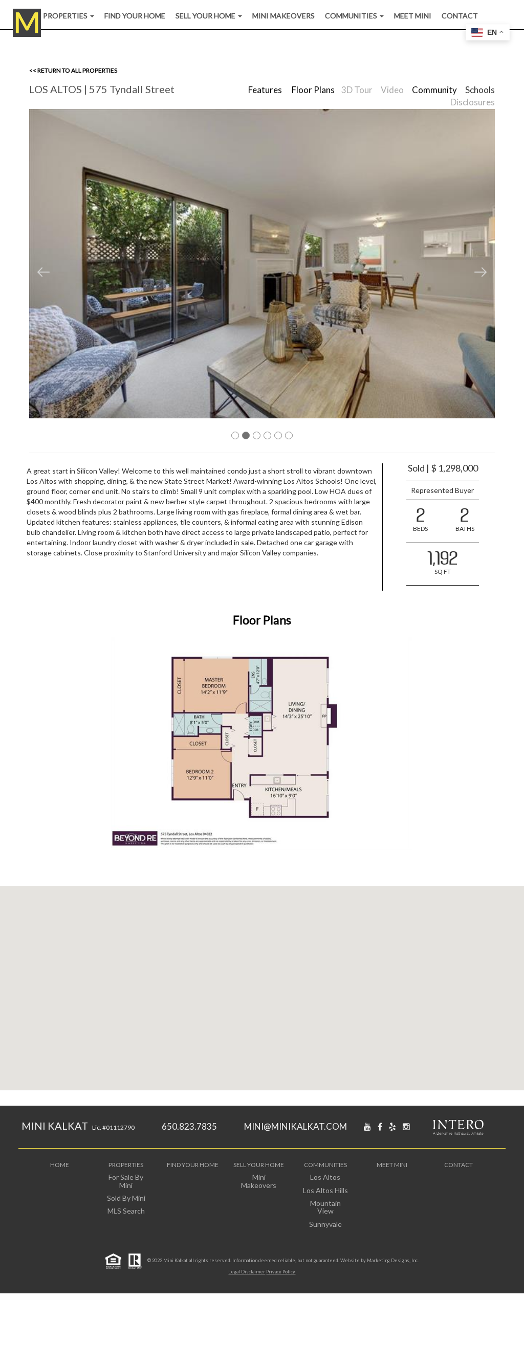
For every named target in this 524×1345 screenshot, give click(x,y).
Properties (66, 15)
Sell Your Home (206, 15)
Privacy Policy (280, 1271)
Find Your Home (134, 15)
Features (265, 89)
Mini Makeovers (283, 15)
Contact (460, 15)
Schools (480, 89)
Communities (352, 15)
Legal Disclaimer (246, 1271)
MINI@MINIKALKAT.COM (295, 1126)
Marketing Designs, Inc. (393, 1260)
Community (434, 89)
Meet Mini (412, 15)
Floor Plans (313, 89)
